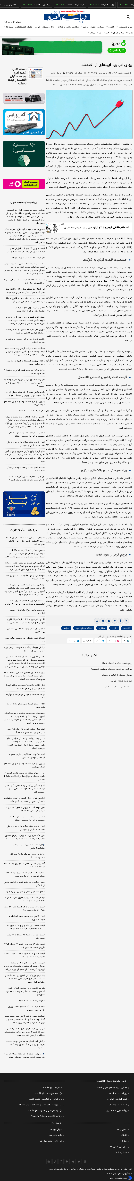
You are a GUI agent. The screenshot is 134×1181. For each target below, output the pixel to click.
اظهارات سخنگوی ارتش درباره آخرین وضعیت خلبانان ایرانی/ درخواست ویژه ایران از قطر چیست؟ (24, 383)
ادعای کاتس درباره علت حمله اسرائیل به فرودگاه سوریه (27, 918)
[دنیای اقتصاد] (67, 16)
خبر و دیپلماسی (125, 27)
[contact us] (55, 1161)
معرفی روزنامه (56, 1129)
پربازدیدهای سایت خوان (23, 202)
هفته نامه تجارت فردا (117, 1105)
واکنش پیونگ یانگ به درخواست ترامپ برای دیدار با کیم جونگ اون (24, 649)
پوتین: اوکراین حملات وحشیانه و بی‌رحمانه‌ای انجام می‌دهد (24, 403)
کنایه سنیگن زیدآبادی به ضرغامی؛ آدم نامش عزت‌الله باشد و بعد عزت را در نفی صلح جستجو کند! (25, 789)
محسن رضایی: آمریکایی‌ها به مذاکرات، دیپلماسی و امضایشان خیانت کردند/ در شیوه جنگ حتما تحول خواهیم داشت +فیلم (24, 554)
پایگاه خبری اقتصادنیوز (117, 1110)
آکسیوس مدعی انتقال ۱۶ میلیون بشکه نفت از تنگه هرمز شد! (24, 865)
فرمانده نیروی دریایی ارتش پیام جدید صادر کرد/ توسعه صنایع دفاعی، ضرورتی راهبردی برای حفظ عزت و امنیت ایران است (25, 352)
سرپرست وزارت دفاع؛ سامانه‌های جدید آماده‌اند (27, 612)
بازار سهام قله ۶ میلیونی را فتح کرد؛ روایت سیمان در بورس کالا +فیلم (25, 809)
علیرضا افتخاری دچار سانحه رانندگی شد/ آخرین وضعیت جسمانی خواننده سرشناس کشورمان (25, 991)
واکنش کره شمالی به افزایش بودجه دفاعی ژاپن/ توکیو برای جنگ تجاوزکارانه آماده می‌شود (25, 1045)
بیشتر (92, 33)
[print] (97, 620)
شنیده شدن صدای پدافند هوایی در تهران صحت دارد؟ (26, 469)
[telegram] (102, 620)
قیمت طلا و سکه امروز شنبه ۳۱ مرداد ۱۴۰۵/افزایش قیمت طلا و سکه (24, 955)
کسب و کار (103, 33)
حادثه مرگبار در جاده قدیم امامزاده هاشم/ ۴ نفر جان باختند (24, 372)
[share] (61, 1161)
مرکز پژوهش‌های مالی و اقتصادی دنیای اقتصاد (40, 1105)
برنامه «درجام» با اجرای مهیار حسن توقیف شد (25, 696)
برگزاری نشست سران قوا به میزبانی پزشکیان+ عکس (29, 846)
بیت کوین (30, 4)
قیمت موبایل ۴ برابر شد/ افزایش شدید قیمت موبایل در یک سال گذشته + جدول (26, 250)
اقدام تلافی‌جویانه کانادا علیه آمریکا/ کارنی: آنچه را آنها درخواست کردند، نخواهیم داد (26, 621)
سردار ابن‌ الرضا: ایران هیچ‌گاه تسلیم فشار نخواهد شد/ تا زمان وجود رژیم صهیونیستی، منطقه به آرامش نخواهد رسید (24, 1032)
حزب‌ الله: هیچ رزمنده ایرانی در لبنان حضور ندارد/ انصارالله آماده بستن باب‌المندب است (25, 837)
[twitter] (114, 620)
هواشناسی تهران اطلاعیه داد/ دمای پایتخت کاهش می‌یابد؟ (25, 577)
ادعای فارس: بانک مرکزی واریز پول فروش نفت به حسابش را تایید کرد (26, 444)
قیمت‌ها (9, 27)
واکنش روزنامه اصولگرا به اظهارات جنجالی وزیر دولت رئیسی (26, 362)
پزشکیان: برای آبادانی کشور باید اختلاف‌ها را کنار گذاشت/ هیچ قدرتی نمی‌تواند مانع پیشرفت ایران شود (25, 979)
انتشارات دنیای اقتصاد (52, 1087)
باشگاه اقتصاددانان (24, 27)
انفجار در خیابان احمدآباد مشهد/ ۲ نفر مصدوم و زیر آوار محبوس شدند (27, 434)
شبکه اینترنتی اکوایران (117, 1099)
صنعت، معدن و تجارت (68, 27)
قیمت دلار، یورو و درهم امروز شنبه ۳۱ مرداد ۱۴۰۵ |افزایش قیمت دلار (24, 908)
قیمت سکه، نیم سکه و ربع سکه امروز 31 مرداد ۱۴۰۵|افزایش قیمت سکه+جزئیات (26, 927)
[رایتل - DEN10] (24, 184)
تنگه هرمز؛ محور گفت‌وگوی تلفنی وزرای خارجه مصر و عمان (26, 1008)
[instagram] (85, 1161)
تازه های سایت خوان (23, 529)
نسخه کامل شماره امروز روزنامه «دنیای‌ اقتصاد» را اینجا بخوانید (17, 76)
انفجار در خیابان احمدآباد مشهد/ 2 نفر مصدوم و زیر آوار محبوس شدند (27, 818)
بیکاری (102, 628)
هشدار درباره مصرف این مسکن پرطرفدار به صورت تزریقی (25, 340)
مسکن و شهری (97, 27)
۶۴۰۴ (120, 73)
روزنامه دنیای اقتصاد (118, 1093)
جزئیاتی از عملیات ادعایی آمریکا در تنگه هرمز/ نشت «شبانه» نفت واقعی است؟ (27, 478)
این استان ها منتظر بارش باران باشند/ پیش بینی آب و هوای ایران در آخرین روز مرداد (25, 290)
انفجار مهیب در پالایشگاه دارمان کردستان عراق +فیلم (26, 630)
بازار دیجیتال (48, 27)
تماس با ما (122, 1129)
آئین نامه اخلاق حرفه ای (51, 1141)
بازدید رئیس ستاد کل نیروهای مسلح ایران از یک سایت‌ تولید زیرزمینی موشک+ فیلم (24, 394)
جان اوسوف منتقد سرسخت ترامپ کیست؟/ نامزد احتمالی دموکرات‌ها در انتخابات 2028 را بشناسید (24, 776)
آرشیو (130, 33)
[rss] (67, 1161)
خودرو (37, 27)
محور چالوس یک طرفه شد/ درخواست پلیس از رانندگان (24, 884)
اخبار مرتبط (89, 655)
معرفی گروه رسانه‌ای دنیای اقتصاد (111, 1087)
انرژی (114, 628)
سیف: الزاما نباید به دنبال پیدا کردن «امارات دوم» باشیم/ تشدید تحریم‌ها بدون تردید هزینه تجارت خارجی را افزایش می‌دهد (25, 320)
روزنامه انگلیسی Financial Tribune (46, 1116)
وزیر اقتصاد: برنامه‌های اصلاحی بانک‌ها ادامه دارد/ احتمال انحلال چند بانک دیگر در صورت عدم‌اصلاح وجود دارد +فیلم (24, 676)
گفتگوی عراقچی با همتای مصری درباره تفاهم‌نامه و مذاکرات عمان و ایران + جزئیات (25, 602)
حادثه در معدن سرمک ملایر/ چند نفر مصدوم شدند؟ (27, 856)
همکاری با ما (121, 1152)
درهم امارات (63, 4)
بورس (85, 27)
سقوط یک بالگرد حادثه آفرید (32, 411)
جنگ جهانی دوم (84, 628)
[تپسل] (48, 224)
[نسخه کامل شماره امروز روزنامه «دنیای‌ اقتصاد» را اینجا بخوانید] (35, 73)
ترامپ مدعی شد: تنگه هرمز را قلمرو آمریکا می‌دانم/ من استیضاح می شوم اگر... (25, 300)
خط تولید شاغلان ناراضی (121, 681)
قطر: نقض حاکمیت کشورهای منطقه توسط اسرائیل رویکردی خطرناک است (25, 687)
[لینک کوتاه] (126, 620)
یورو (96, 4)
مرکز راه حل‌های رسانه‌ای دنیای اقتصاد (45, 1110)
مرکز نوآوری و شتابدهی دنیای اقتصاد (45, 1099)
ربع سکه (130, 4)
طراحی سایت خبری (120, 1178)
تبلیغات (124, 1135)
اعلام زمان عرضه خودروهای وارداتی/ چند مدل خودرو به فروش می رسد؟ (26, 731)
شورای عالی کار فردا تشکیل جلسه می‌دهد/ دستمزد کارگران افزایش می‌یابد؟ (25, 331)
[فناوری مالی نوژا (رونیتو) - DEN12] (24, 504)
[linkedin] (108, 620)
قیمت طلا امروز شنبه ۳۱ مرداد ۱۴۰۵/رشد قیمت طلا (26, 936)
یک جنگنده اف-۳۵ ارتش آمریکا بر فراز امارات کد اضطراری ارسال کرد (24, 281)
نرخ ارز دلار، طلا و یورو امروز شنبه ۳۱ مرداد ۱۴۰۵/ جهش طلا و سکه (25, 899)
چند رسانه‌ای (118, 33)
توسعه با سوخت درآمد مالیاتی (118, 687)
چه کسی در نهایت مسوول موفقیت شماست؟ (111, 669)
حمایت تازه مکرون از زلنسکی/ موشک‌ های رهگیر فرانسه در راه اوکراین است (25, 874)
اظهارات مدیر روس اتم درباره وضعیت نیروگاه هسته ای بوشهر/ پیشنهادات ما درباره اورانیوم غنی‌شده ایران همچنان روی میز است (24, 966)
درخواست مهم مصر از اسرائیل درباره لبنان (25, 891)
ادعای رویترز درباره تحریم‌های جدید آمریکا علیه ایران (26, 705)
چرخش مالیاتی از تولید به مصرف (117, 675)
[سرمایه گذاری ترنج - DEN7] (67, 46)
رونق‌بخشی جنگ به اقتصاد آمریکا (117, 663)
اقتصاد (111, 27)
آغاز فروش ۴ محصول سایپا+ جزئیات (28, 257)
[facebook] (120, 620)
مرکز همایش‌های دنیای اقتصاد (48, 1093)
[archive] (48, 1161)
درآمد (66, 628)
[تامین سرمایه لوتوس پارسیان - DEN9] (24, 154)
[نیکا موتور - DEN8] (24, 98)
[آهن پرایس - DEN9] (24, 122)
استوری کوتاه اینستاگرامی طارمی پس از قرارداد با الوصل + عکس (27, 756)
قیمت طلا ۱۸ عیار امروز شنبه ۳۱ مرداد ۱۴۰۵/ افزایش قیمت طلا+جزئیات (24, 946)
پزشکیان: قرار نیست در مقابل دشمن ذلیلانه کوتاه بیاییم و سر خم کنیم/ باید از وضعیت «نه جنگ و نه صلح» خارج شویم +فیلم (25, 566)
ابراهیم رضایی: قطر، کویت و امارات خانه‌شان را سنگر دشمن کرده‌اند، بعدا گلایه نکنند (24, 800)
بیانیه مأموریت (55, 1135)
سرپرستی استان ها (118, 1146)
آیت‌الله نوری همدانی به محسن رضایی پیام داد (25, 640)
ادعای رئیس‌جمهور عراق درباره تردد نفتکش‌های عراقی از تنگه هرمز (29, 309)
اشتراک (124, 1141)
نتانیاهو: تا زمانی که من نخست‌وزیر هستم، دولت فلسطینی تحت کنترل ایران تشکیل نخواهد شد (25, 541)
